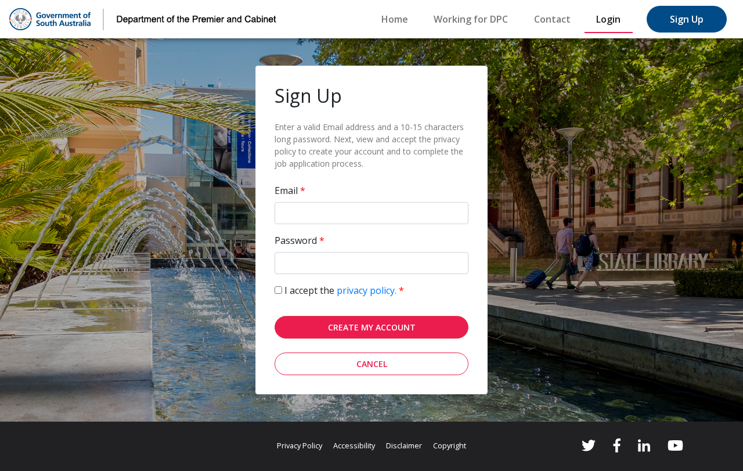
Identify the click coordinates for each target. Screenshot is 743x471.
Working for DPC (471, 19)
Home (394, 19)
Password (299, 240)
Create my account (372, 327)
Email (290, 190)
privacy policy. (366, 290)
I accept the (339, 290)
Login (608, 19)
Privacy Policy (299, 445)
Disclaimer (404, 445)
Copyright (449, 445)
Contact (552, 19)
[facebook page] (620, 445)
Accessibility (354, 445)
